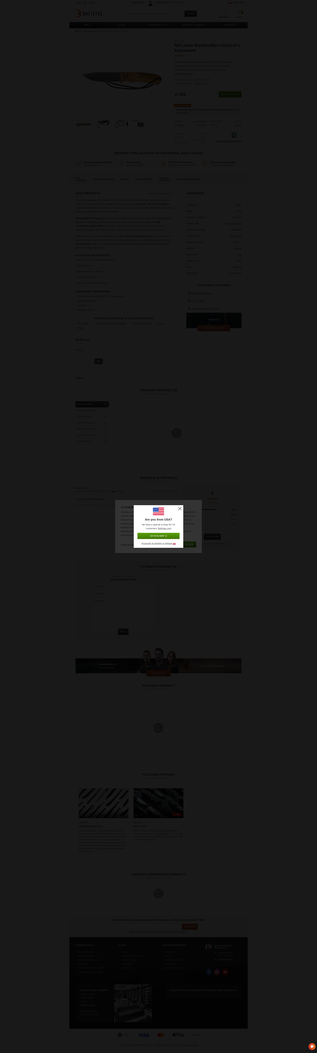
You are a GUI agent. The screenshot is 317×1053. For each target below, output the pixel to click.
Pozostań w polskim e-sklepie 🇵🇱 (159, 543)
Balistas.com (164, 528)
